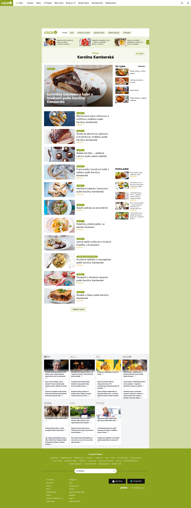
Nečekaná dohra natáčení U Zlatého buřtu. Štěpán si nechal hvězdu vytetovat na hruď (81, 394)
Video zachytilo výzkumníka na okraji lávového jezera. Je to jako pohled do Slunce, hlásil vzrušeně (107, 394)
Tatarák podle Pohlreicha (106, 461)
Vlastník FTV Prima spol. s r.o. (54, 498)
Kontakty (71, 489)
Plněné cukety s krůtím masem (137, 72)
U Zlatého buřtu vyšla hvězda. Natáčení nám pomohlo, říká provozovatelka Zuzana (80, 384)
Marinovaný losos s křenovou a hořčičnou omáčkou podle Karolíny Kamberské (92, 119)
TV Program (48, 3)
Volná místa (49, 483)
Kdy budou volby (122, 458)
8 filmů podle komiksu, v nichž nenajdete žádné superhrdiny (54, 429)
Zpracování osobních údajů (76, 492)
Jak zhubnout (54, 458)
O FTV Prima (49, 479)
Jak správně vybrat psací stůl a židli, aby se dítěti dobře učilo (107, 419)
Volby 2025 (82, 461)
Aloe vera (119, 461)
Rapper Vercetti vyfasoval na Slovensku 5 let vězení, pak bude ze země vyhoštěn (82, 430)
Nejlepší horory (78, 458)
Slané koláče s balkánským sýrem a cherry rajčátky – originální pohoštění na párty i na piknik (134, 384)
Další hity (142, 66)
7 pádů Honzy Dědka (70, 461)
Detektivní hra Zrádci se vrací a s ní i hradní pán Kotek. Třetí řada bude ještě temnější (82, 374)
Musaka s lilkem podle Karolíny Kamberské (92, 297)
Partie (107, 458)
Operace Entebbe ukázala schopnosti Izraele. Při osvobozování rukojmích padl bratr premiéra (108, 385)
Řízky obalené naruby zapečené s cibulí (136, 173)
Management (72, 479)
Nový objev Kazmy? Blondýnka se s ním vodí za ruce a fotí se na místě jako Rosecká (82, 440)
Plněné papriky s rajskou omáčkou (138, 99)
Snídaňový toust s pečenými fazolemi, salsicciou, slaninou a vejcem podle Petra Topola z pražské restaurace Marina (133, 395)
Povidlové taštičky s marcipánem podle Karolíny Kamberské (93, 261)
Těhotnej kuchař (97, 3)
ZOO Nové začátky (135, 458)
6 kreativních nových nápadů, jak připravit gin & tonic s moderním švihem (137, 215)
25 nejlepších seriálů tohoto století (56, 418)
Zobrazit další (78, 309)
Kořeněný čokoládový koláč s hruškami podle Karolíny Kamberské (70, 98)
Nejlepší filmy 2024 (66, 458)
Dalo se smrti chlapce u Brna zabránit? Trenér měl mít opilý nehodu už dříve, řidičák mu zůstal (56, 384)
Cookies (48, 495)
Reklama (48, 486)
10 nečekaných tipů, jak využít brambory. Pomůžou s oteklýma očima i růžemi (107, 430)
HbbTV (48, 489)
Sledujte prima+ (110, 3)
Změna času (99, 458)
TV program (89, 458)
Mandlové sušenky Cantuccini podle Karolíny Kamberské (92, 190)
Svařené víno (92, 461)
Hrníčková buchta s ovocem (136, 81)
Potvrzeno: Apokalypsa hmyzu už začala (107, 373)
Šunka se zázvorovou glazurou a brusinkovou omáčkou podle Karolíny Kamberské (92, 136)
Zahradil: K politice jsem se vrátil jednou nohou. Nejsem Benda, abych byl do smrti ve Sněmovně (55, 374)
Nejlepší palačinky (103, 464)
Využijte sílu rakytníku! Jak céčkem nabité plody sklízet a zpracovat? (108, 439)
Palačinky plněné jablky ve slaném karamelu (90, 226)
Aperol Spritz (134, 90)
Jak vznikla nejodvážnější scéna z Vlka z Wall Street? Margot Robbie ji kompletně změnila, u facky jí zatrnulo (56, 441)
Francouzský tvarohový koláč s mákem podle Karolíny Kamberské (92, 172)
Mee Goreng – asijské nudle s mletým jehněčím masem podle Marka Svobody (133, 374)
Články (38, 3)
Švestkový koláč (116, 464)
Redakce (71, 498)
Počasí (113, 458)
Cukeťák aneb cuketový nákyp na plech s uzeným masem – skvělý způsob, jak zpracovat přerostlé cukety (65, 45)
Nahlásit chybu (50, 501)
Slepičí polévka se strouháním (92, 207)
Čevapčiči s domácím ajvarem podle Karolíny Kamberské (92, 279)
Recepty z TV (71, 3)
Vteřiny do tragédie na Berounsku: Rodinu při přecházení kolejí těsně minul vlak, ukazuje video (56, 394)
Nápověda (72, 495)
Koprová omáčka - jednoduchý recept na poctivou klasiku (135, 42)
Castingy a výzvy (73, 486)
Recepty (30, 3)
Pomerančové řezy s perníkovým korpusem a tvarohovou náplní (136, 184)
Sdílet (141, 54)
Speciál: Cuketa (83, 3)
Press (70, 483)
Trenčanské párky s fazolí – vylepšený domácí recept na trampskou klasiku (136, 195)
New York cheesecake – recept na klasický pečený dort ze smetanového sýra (136, 205)
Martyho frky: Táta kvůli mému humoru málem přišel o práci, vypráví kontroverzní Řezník (80, 421)
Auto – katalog (57, 461)
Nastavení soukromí (74, 501)
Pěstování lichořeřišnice (131, 461)
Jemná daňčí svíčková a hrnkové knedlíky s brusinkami (93, 243)
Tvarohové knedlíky (90, 464)
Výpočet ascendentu (76, 464)
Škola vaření (59, 3)
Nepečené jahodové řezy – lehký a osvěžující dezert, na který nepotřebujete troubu (101, 43)
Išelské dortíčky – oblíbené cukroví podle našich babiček (91, 155)
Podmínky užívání (51, 492)
